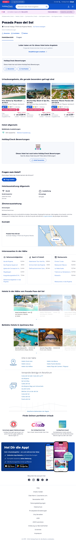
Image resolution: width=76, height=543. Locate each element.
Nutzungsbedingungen (38, 503)
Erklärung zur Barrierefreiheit (38, 526)
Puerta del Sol (26, 399)
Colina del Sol (26, 396)
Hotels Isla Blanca (52, 361)
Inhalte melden (38, 492)
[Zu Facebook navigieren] (29, 479)
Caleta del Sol (26, 384)
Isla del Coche (26, 389)
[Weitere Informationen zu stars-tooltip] (31, 312)
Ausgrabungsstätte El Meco (11, 275)
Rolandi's (57, 275)
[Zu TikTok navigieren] (38, 479)
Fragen (19, 37)
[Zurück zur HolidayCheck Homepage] (7, 7)
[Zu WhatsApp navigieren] (46, 479)
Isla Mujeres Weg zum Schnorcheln (32, 386)
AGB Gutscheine (38, 522)
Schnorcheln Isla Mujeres (37, 265)
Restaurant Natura (61, 265)
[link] (68, 6)
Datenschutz (38, 507)
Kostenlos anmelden (67, 12)
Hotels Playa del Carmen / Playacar (57, 366)
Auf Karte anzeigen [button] (39, 26)
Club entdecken (52, 12)
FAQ (38, 488)
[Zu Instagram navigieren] (33, 479)
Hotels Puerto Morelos (54, 364)
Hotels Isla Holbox (27, 366)
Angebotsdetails (47, 216)
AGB (38, 518)
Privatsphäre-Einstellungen (38, 511)
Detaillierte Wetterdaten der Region (38, 411)
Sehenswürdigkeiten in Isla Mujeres (12, 280)
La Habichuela (59, 268)
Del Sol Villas (25, 381)
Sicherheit (38, 529)
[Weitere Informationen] (14, 115)
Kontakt (56, 1)
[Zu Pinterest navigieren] (42, 479)
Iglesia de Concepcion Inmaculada (11, 268)
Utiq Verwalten (38, 514)
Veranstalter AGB (38, 499)
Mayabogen (7, 272)
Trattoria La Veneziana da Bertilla (63, 272)
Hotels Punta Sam (27, 361)
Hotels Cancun (26, 364)
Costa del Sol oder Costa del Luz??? (32, 376)
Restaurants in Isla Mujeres (63, 281)
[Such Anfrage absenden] (46, 6)
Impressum (38, 533)
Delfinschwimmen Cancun (37, 268)
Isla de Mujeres (8, 261)
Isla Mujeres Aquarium (10, 265)
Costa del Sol (25, 394)
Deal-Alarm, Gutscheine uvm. (38, 495)
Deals (5, 1)
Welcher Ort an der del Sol (30, 391)
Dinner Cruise (59, 261)
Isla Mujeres (25, 378)
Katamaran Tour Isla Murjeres (37, 261)
